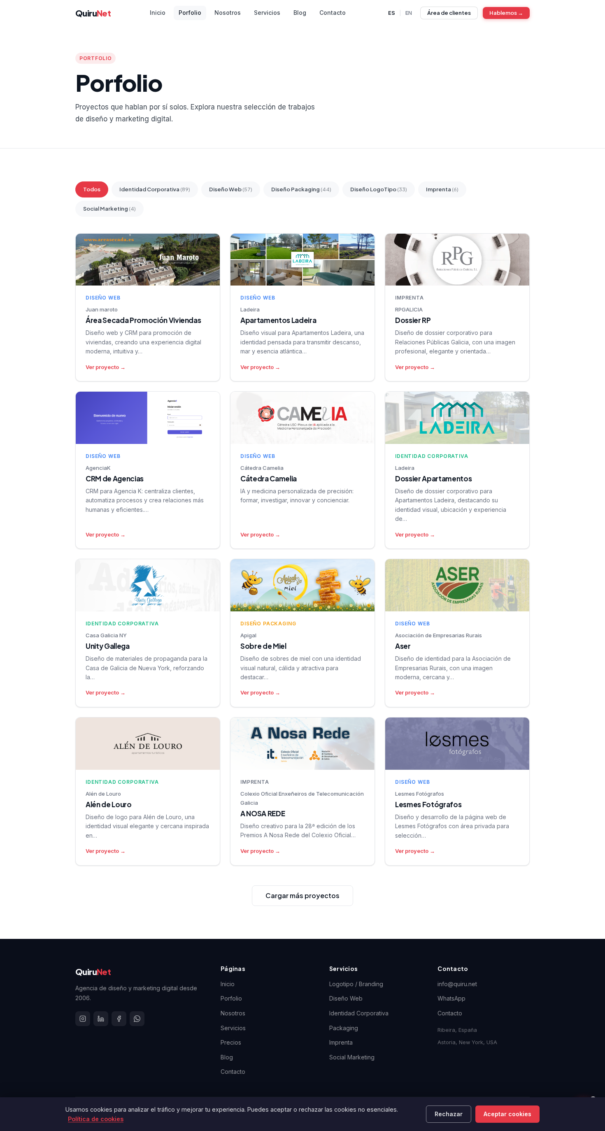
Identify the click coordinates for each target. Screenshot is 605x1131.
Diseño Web (230, 189)
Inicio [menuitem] (157, 12)
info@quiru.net (457, 983)
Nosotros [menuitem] (227, 12)
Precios (231, 1042)
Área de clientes (449, 12)
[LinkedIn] (100, 1018)
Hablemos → (506, 12)
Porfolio (231, 998)
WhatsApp (451, 998)
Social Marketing (109, 208)
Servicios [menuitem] (267, 12)
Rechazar (449, 1113)
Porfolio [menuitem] (190, 12)
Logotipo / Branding (356, 983)
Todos (91, 189)
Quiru (93, 13)
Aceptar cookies (507, 1113)
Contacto (233, 1071)
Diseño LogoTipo (378, 189)
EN (408, 12)
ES (391, 12)
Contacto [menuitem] (332, 12)
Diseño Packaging (301, 189)
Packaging (343, 1027)
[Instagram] (82, 1018)
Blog (227, 1057)
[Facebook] (119, 1018)
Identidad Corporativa (154, 189)
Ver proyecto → (106, 367)
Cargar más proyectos (302, 895)
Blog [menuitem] (299, 12)
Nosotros (233, 1013)
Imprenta (442, 189)
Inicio (228, 983)
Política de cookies (95, 1118)
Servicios (233, 1027)
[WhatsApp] (137, 1018)
